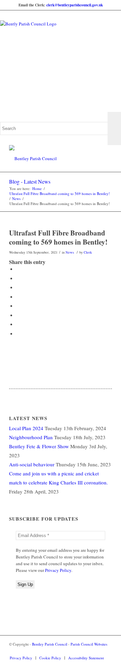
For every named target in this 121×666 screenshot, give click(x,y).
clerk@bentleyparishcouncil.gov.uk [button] (74, 5)
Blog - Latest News (29, 181)
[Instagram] (107, 651)
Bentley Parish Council (49, 644)
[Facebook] (97, 651)
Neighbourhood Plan (31, 437)
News (16, 198)
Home (37, 188)
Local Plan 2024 (26, 428)
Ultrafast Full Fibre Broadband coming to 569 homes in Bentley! (59, 193)
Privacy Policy (58, 570)
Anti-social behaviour (31, 464)
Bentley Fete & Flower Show (39, 446)
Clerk (88, 252)
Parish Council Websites (89, 644)
